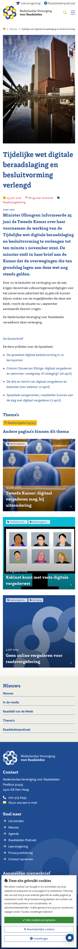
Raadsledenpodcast (16, 729)
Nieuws (13, 29)
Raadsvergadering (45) (21, 423)
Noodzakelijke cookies (40, 929)
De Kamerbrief (13, 339)
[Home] (30, 12)
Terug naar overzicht (40, 198)
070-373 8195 (17, 797)
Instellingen (40, 938)
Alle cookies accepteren (40, 920)
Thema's (9, 720)
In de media (11, 702)
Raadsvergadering (14, 202)
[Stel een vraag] (70, 938)
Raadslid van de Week (18, 711)
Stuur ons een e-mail (22, 802)
